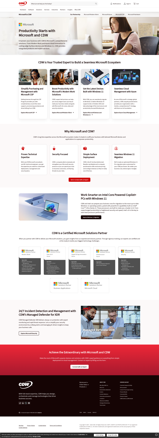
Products (82, 387)
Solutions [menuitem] (39, 10)
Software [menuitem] (31, 10)
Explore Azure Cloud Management (124, 112)
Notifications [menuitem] (117, 4)
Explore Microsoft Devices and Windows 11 (92, 114)
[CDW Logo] (23, 3)
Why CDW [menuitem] (78, 10)
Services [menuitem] (46, 10)
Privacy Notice (31, 425)
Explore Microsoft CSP (28, 112)
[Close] (156, 435)
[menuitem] (111, 4)
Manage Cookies (37, 436)
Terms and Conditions (56, 425)
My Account (83, 382)
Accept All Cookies (112, 435)
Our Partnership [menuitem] (75, 14)
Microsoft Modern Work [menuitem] (91, 14)
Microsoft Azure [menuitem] (107, 14)
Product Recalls (123, 392)
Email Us (40, 412)
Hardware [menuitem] (23, 10)
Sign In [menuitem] (128, 4)
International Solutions (105, 396)
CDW (81, 412)
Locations (102, 398)
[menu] (115, 3)
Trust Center (102, 405)
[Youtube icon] (29, 403)
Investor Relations (104, 394)
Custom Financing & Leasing (126, 389)
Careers (101, 392)
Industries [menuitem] (55, 10)
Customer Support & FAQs (126, 385)
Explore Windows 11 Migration (91, 217)
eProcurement (123, 387)
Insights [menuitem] (70, 10)
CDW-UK (94, 412)
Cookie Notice (42, 425)
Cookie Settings (99, 435)
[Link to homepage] (23, 3)
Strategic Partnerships (105, 403)
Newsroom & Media (104, 400)
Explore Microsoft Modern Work (62, 112)
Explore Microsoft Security (29, 333)
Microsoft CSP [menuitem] (120, 14)
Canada (89, 412)
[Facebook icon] (20, 403)
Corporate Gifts (123, 394)
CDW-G (84, 412)
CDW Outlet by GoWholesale (126, 398)
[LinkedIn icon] (23, 403)
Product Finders (123, 396)
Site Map (21, 425)
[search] (61, 3)
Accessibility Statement (105, 389)
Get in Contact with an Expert (79, 180)
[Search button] (96, 3)
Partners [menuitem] (62, 10)
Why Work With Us (104, 385)
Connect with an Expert (79, 367)
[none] (23, 9)
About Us (102, 387)
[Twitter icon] (26, 403)
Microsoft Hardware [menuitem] (134, 14)
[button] (136, 3)
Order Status (84, 384)
